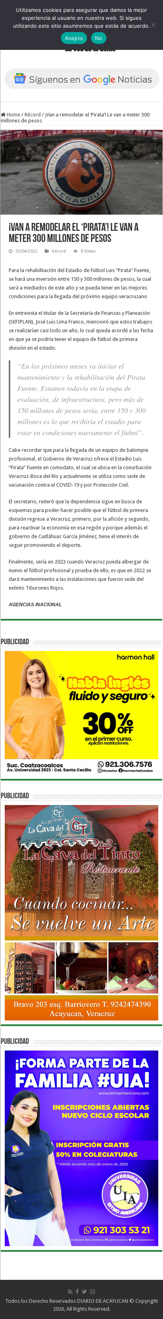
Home (13, 115)
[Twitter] (84, 1291)
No (98, 38)
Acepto (74, 38)
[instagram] (92, 1291)
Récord (33, 115)
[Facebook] (77, 1291)
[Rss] (70, 1291)
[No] (153, 25)
